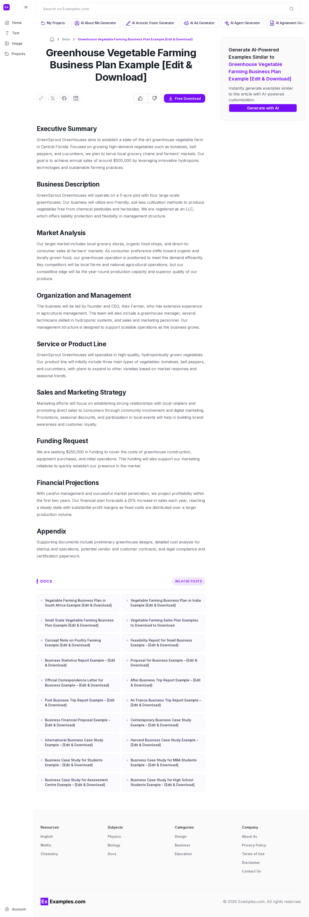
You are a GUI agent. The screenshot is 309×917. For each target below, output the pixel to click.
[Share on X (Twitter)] (52, 98)
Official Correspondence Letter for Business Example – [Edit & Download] (77, 682)
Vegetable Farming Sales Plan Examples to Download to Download (164, 622)
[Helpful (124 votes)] (141, 98)
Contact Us (251, 871)
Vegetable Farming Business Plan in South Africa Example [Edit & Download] (78, 602)
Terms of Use (253, 854)
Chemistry (49, 854)
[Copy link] (41, 98)
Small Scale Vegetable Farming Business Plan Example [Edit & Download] (79, 622)
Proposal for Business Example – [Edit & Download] (164, 662)
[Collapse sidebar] (26, 7)
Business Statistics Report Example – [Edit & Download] (80, 662)
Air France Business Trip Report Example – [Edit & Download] (166, 702)
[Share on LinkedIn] (75, 98)
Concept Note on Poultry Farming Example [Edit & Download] (73, 642)
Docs (66, 39)
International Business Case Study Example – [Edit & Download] (74, 742)
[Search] (291, 8)
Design (181, 836)
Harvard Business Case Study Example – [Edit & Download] (164, 742)
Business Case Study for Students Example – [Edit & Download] (74, 762)
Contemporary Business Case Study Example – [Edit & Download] (161, 722)
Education (183, 854)
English (47, 836)
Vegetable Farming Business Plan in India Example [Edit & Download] (166, 602)
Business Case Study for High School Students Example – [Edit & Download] (163, 782)
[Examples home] (63, 901)
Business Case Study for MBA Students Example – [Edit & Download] (164, 762)
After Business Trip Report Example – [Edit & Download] (166, 682)
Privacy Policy (254, 845)
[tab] (53, 23)
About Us (249, 836)
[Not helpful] (154, 98)
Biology (114, 845)
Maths (46, 845)
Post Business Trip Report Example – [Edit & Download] (79, 702)
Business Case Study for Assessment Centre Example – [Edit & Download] (76, 782)
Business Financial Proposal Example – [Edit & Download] (77, 722)
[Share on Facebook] (64, 98)
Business (182, 845)
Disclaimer (251, 862)
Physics (114, 836)
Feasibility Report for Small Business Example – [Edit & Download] (161, 642)
